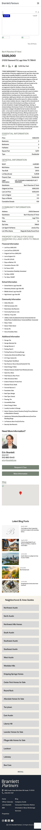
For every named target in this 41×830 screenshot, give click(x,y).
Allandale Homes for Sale (14, 698)
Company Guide (20, 802)
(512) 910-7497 (9, 793)
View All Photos (32, 44)
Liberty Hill (8, 723)
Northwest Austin (11, 607)
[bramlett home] (10, 3)
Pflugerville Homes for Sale (14, 740)
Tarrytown (8, 707)
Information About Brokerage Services (25, 809)
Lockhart (7, 748)
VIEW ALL (20, 772)
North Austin (9, 616)
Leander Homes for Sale (13, 732)
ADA (3, 808)
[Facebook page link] (6, 821)
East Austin (8, 715)
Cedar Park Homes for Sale (14, 682)
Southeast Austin (11, 649)
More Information (20, 473)
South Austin (9, 632)
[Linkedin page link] (9, 821)
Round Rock (8, 690)
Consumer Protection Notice (25, 805)
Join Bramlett (6, 805)
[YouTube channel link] (12, 820)
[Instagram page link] (3, 821)
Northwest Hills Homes (13, 624)
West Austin (9, 657)
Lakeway (7, 756)
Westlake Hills (9, 665)
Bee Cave (7, 765)
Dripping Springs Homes (13, 674)
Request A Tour (20, 467)
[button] (20, 493)
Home (4, 799)
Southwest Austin (11, 640)
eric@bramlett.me (9, 460)
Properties (5, 814)
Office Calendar (7, 802)
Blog (16, 799)
